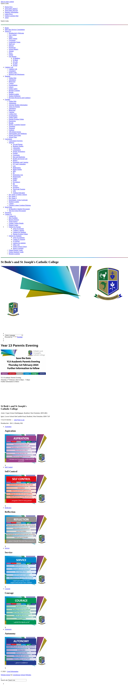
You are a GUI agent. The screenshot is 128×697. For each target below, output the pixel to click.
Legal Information (12, 671)
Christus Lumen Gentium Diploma (20, 205)
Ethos (10, 37)
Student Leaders (14, 94)
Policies (11, 46)
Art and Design (17, 144)
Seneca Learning (18, 248)
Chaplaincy (12, 71)
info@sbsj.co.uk (19, 420)
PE (14, 173)
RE (14, 184)
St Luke (15, 62)
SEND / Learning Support (17, 124)
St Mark (15, 60)
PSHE (15, 180)
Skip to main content (7, 1)
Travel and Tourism (19, 189)
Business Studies (18, 146)
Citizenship (16, 148)
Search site (4, 680)
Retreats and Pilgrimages (16, 74)
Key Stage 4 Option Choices (18, 194)
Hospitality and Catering (20, 162)
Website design (5, 675)
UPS (14, 191)
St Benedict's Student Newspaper (19, 209)
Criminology (17, 150)
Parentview (12, 121)
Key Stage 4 (13, 198)
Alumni (11, 51)
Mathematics (17, 167)
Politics (15, 178)
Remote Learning (14, 90)
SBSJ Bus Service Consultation (15, 29)
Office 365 (16, 245)
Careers (11, 83)
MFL (14, 171)
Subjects (11, 142)
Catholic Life (9, 67)
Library (11, 87)
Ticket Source (13, 221)
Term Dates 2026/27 (11, 8)
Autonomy (8, 629)
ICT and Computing (19, 164)
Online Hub (12, 78)
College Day (13, 114)
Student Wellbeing (14, 96)
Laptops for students (19, 243)
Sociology (16, 187)
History (15, 160)
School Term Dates (15, 135)
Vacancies (8, 212)
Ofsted (11, 55)
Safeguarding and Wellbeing (18, 133)
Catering (11, 112)
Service (7, 548)
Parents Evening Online (16, 119)
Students (7, 76)
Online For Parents (15, 227)
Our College (13, 35)
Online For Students (15, 236)
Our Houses (12, 56)
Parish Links (13, 72)
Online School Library (20, 246)
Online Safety (13, 89)
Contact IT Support (19, 239)
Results (11, 92)
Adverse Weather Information (18, 105)
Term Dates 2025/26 (11, 10)
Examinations (13, 85)
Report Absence (14, 220)
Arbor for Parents (14, 107)
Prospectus (12, 47)
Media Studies (17, 169)
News (10, 53)
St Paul (15, 65)
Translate (19, 337)
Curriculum (8, 139)
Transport (12, 128)
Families (7, 99)
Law (14, 166)
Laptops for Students (19, 232)
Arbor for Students (19, 237)
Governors (12, 40)
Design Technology (19, 151)
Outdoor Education (19, 193)
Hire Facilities (13, 218)
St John (15, 63)
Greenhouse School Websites (22, 675)
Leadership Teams (14, 42)
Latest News (9, 14)
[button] (9, 21)
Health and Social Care (20, 159)
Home (7, 28)
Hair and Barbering (19, 157)
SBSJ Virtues (13, 38)
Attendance (12, 80)
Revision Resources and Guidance (19, 98)
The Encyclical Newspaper (17, 211)
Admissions (12, 103)
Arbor (7, 17)
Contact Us (8, 214)
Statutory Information (11, 12)
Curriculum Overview (16, 141)
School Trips (13, 137)
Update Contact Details (16, 223)
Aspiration (8, 426)
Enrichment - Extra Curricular (18, 200)
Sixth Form (8, 207)
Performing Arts (18, 175)
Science (15, 185)
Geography (16, 155)
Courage (7, 589)
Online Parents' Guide (16, 250)
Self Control (8, 467)
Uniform (11, 130)
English (15, 153)
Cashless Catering (18, 230)
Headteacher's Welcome (16, 33)
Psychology (16, 182)
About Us (8, 31)
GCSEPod (16, 241)
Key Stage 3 (13, 196)
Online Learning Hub (11, 16)
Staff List (12, 44)
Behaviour (12, 81)
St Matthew (16, 58)
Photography (17, 176)
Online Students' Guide (16, 252)
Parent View (9, 7)
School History (13, 49)
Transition (12, 126)
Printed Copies (13, 225)
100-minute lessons (15, 132)
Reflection (8, 508)
